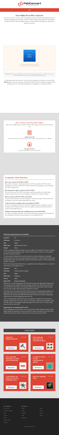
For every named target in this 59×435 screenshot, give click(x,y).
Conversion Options (8, 410)
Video (41, 408)
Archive (41, 413)
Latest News (6, 408)
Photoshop (22, 281)
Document (24, 417)
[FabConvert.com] (29, 4)
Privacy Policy (7, 420)
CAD (23, 415)
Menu (29, 10)
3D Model (24, 413)
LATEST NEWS (30, 330)
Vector (16, 243)
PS (15, 17)
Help (5, 413)
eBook (41, 415)
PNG (18, 17)
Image (16, 273)
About (5, 417)
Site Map (6, 422)
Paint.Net (16, 281)
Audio (41, 410)
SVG (16, 265)
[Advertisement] (16, 35)
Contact (5, 415)
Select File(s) (29, 56)
